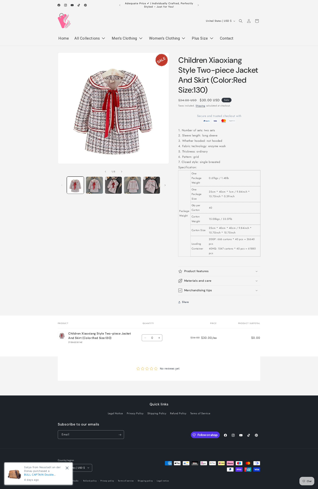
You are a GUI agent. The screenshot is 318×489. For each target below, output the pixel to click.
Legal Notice (115, 413)
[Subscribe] (120, 434)
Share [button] (185, 302)
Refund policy (90, 480)
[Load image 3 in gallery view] (113, 185)
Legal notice (163, 480)
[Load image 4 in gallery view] (132, 185)
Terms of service (126, 480)
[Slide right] (122, 172)
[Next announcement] (198, 5)
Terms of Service (200, 413)
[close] (67, 467)
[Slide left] (105, 172)
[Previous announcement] (120, 5)
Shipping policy (145, 480)
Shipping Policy (156, 413)
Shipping (200, 105)
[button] (241, 21)
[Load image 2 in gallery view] (94, 185)
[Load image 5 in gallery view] (151, 185)
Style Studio (73, 480)
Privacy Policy (135, 413)
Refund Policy (178, 413)
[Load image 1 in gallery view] (75, 185)
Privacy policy (107, 480)
